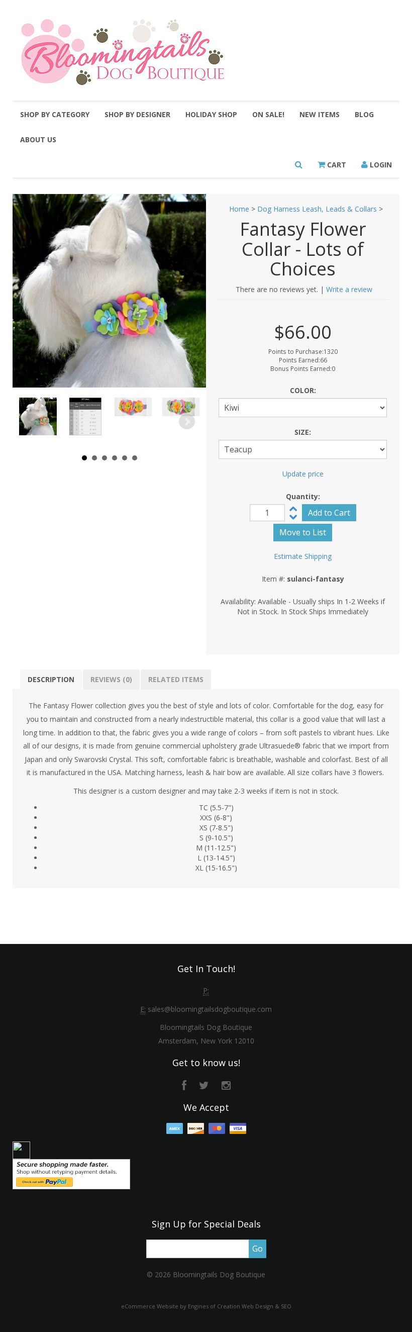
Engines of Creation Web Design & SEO (239, 1306)
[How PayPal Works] (71, 1173)
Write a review (349, 289)
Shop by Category (54, 114)
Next (187, 422)
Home (239, 209)
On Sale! (268, 114)
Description (51, 679)
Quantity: (303, 496)
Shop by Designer (137, 114)
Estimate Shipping (303, 556)
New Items (319, 114)
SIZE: (302, 432)
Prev (32, 422)
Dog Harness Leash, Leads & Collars (317, 209)
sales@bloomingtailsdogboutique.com (210, 1009)
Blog (364, 114)
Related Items (175, 679)
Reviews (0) (111, 679)
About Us (38, 139)
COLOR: (303, 390)
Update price (303, 474)
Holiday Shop (211, 114)
